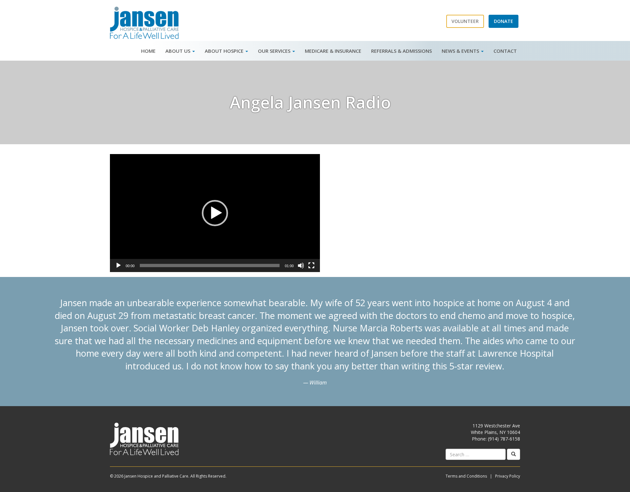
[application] (215, 213)
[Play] (118, 265)
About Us (178, 51)
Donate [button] (503, 21)
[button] (215, 213)
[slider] (210, 265)
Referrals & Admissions (401, 51)
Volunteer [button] (465, 21)
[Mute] (301, 265)
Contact (505, 51)
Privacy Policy (507, 476)
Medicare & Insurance (333, 51)
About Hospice (225, 51)
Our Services (275, 51)
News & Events (461, 51)
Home (148, 51)
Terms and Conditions (466, 476)
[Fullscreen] (311, 265)
